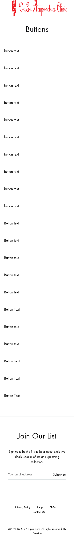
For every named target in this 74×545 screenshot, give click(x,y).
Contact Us (38, 512)
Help (40, 507)
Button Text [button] (12, 309)
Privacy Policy (22, 507)
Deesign (37, 533)
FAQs (53, 507)
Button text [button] (11, 223)
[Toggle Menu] (6, 6)
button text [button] (11, 51)
